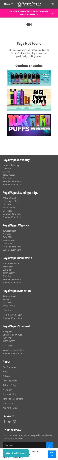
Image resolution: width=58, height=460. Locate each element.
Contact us (8, 403)
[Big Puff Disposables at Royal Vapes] (29, 100)
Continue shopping (29, 65)
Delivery (6, 376)
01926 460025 (9, 207)
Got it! (52, 454)
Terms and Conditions (13, 398)
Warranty (7, 390)
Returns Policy (9, 385)
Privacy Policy (9, 394)
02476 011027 (9, 175)
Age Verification (10, 408)
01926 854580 (9, 273)
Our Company (9, 367)
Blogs (5, 371)
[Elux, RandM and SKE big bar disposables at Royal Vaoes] (29, 125)
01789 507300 (9, 341)
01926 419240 (9, 240)
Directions (7, 178)
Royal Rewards (10, 380)
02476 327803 (9, 305)
